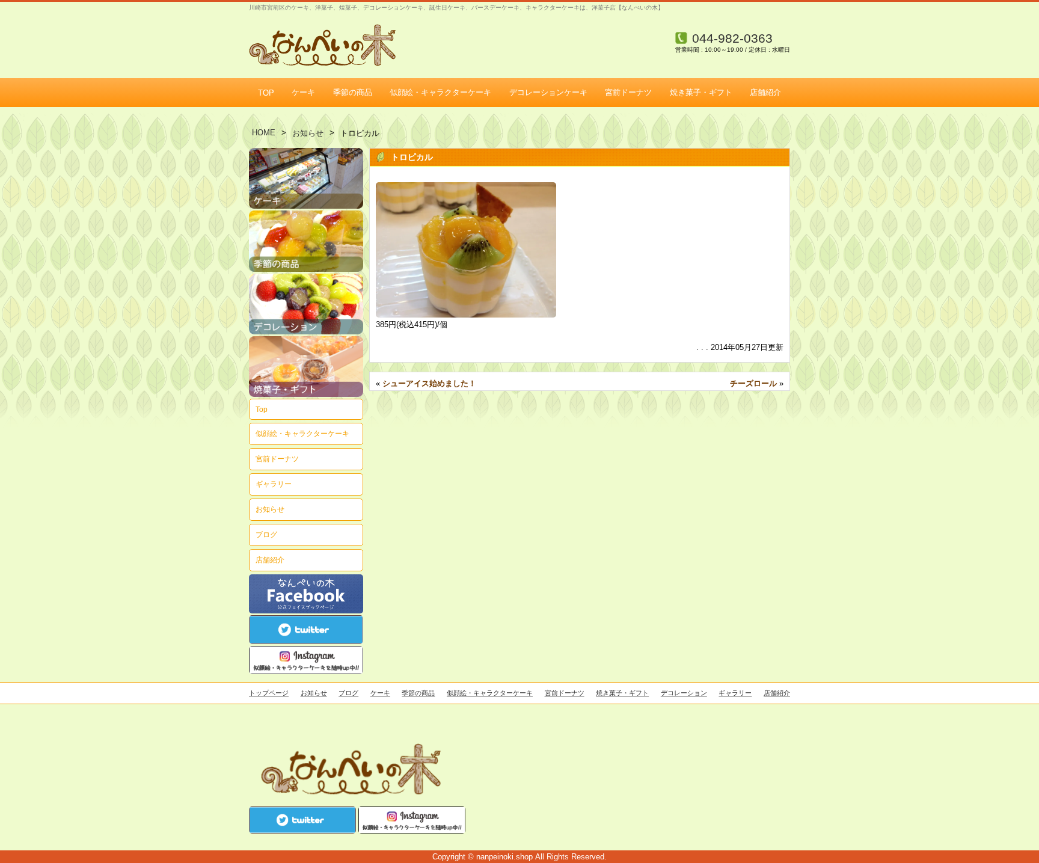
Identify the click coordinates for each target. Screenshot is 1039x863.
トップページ (269, 692)
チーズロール (753, 383)
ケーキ (303, 92)
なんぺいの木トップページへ (322, 45)
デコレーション (684, 692)
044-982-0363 (732, 38)
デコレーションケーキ (548, 92)
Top (262, 409)
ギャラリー (274, 484)
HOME (263, 132)
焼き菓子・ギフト (701, 92)
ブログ (266, 534)
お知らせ (307, 133)
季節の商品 (352, 92)
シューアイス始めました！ (429, 383)
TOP (266, 92)
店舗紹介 (765, 92)
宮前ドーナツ (628, 92)
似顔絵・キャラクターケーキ (440, 92)
